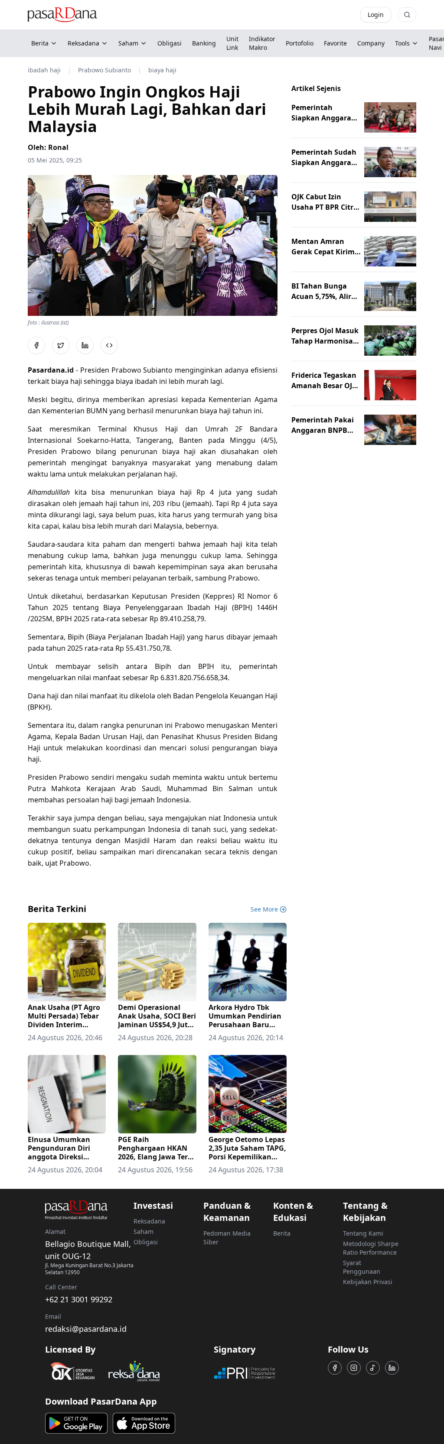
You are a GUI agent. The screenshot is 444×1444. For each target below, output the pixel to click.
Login (376, 14)
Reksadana (83, 43)
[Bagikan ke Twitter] (60, 345)
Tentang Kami (363, 1233)
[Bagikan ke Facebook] (36, 345)
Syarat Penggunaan (361, 1267)
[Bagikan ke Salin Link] (109, 345)
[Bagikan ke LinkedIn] (85, 345)
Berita (40, 43)
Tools (402, 43)
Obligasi (146, 1242)
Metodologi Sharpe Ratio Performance (370, 1248)
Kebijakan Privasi (367, 1282)
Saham (128, 43)
